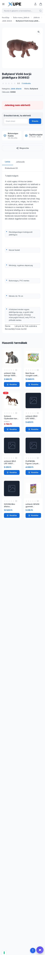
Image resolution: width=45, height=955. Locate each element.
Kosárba (13, 384)
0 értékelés (26, 83)
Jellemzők (20, 162)
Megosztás (24, 148)
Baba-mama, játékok (21, 17)
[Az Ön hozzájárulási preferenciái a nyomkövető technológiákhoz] (4, 952)
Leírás (7, 162)
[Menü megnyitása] (3, 4)
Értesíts (35, 121)
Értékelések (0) (11, 168)
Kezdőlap (5, 17)
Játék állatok (7, 21)
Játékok (36, 17)
